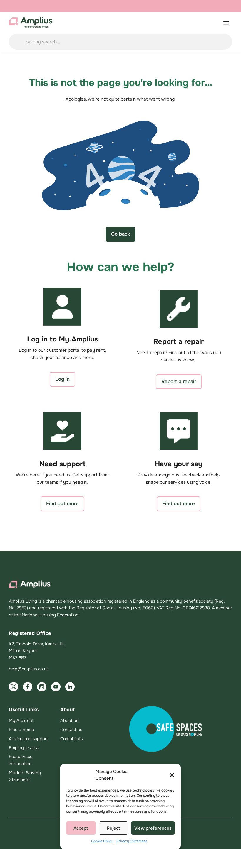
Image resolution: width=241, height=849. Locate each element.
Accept (80, 828)
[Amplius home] (30, 23)
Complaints (71, 738)
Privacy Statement (131, 841)
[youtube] (56, 686)
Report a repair (178, 381)
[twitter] (13, 686)
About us (69, 720)
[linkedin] (70, 686)
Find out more (62, 503)
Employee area (24, 747)
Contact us (71, 729)
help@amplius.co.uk (29, 669)
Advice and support (28, 738)
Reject (113, 828)
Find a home (21, 729)
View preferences (153, 828)
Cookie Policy (102, 841)
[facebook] (27, 686)
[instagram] (41, 686)
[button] (172, 775)
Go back (120, 234)
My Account (21, 720)
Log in (62, 379)
